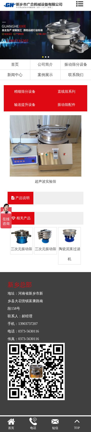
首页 (15, 64)
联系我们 (75, 75)
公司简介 (45, 64)
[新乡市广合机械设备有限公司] (45, 13)
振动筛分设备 (75, 64)
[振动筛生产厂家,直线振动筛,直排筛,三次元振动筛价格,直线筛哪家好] (45, 6)
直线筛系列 (66, 91)
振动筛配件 (66, 105)
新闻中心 (14, 75)
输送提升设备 (24, 105)
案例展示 (45, 75)
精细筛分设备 (24, 91)
